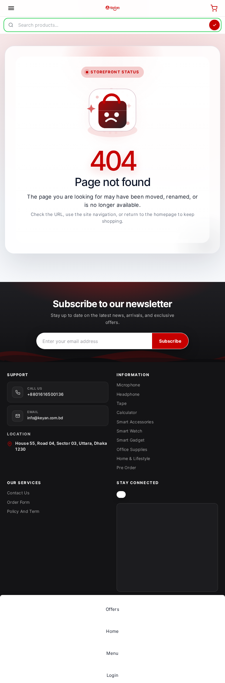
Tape (122, 403)
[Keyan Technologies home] (121, 494)
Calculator (127, 412)
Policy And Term (23, 511)
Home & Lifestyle (133, 458)
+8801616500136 (45, 394)
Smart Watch (129, 430)
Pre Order (126, 467)
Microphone (128, 384)
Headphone (128, 394)
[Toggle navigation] (11, 8)
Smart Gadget (131, 439)
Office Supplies (132, 449)
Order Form (18, 502)
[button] (112, 650)
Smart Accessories (135, 421)
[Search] (214, 25)
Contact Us (18, 492)
